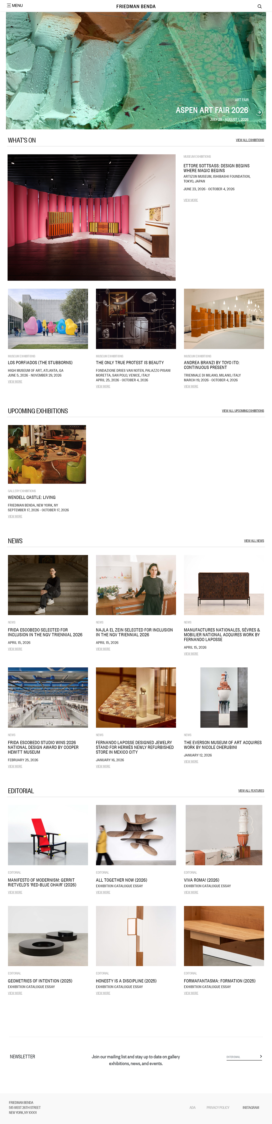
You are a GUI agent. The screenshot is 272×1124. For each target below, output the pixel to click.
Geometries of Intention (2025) (40, 980)
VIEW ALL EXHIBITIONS (250, 139)
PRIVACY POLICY (218, 1107)
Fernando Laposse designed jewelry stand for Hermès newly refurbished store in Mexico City (135, 747)
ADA (193, 1107)
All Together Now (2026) (121, 880)
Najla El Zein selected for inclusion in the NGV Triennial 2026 (134, 632)
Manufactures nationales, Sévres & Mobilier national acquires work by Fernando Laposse (222, 634)
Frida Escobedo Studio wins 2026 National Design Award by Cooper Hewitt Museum (43, 747)
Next (259, 112)
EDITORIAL (14, 872)
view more (191, 199)
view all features (251, 790)
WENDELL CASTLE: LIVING (32, 497)
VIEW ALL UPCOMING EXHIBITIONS (243, 410)
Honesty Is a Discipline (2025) (126, 980)
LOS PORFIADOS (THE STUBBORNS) (40, 362)
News (11, 622)
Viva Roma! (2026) (201, 880)
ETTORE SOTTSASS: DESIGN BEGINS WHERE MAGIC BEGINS (217, 168)
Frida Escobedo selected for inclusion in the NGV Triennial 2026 (45, 632)
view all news (254, 540)
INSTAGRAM (251, 1107)
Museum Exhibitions (197, 156)
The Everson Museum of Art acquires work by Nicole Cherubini (223, 744)
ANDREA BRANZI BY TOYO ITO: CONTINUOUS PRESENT (212, 365)
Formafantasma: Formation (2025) (220, 980)
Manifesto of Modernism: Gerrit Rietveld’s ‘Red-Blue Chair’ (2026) (42, 882)
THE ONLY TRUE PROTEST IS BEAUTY (130, 362)
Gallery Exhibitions (22, 490)
